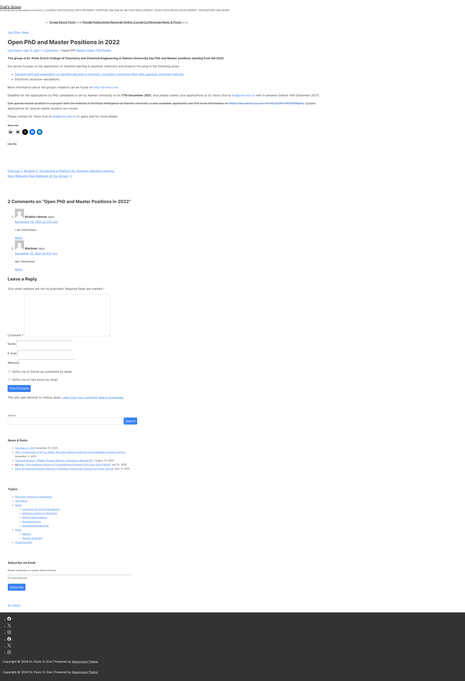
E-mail (12, 353)
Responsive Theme (85, 661)
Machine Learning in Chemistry (39, 513)
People (87, 22)
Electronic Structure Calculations (33, 496)
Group (53, 22)
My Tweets (14, 605)
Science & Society (32, 538)
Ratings (26, 533)
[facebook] (9, 619)
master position (86, 50)
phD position (103, 50)
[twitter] (9, 626)
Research (116, 22)
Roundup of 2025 (25, 447)
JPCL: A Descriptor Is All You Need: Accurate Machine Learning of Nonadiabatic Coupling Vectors (70, 452)
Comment (15, 335)
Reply (19, 238)
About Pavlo (67, 22)
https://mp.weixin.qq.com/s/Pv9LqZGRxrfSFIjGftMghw (266, 103)
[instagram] (9, 632)
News (25, 32)
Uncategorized (23, 542)
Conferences (153, 22)
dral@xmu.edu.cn (243, 95)
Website (13, 362)
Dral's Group (10, 7)
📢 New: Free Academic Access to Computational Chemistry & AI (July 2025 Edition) (63, 464)
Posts (18, 529)
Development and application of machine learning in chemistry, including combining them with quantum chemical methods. (99, 74)
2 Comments (50, 50)
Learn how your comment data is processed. (93, 397)
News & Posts (171, 22)
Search (12, 415)
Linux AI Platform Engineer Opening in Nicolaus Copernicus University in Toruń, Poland (64, 468)
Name (12, 344)
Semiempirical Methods (35, 525)
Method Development (34, 517)
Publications (101, 22)
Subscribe (16, 587)
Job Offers (14, 32)
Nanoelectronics (31, 521)
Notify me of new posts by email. (35, 379)
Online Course (133, 22)
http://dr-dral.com (106, 87)
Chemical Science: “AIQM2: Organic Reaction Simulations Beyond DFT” (54, 460)
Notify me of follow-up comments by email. (42, 371)
